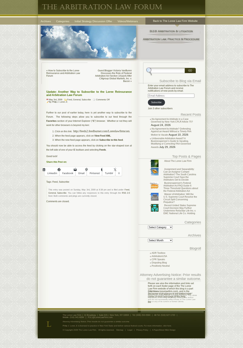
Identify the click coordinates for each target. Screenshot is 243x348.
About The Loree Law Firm (178, 161)
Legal (129, 330)
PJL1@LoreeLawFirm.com (100, 317)
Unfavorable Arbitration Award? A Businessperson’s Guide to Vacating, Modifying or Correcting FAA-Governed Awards (171, 142)
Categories (62, 21)
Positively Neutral (161, 266)
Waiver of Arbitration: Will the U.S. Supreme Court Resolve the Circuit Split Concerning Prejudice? (180, 198)
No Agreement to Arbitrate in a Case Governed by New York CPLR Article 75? (172, 120)
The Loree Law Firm (120, 7)
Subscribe (86, 99)
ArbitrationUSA (159, 256)
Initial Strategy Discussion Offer (93, 21)
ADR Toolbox (158, 253)
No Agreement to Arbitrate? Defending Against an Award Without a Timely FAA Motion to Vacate (171, 131)
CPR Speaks (158, 259)
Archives (46, 21)
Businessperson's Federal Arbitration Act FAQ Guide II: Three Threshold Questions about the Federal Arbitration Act (180, 187)
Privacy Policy (142, 330)
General (76, 99)
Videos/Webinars (128, 21)
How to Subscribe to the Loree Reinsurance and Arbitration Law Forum (63, 73)
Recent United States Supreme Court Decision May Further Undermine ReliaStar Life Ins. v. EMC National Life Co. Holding (179, 209)
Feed (69, 99)
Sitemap (119, 330)
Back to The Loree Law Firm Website (175, 20)
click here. (167, 326)
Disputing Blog (159, 262)
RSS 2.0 (126, 193)
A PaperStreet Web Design (164, 330)
